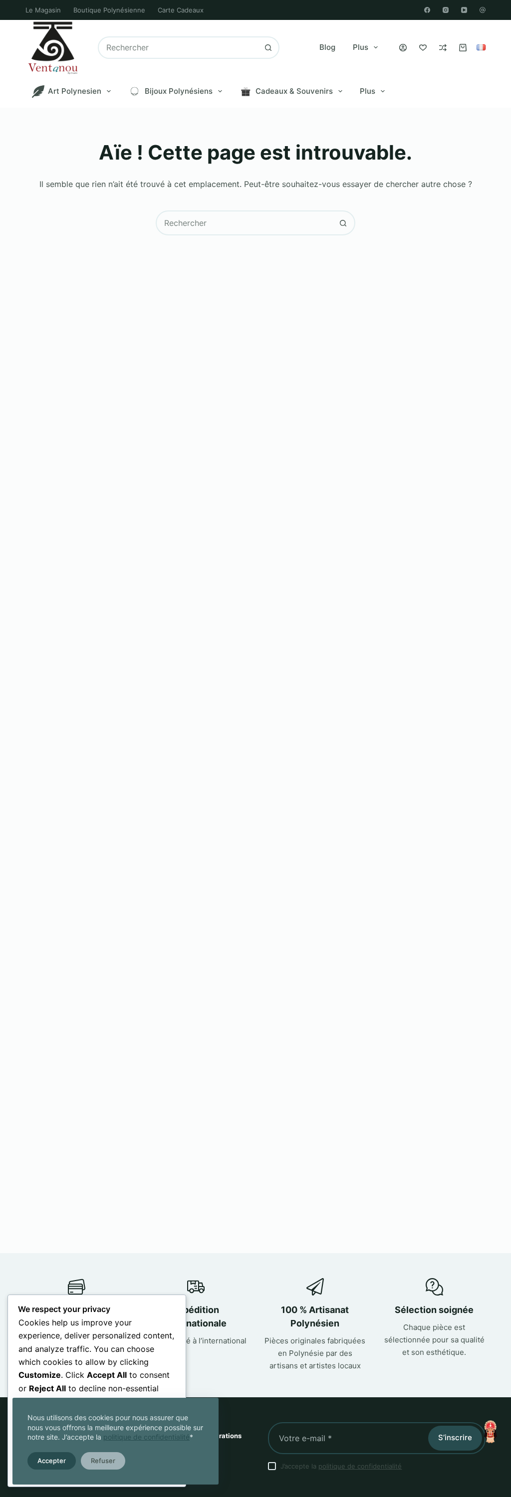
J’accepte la (341, 1466)
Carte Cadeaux (181, 10)
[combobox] (178, 47)
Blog (327, 47)
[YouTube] (464, 10)
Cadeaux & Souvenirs (294, 91)
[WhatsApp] (483, 10)
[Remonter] (490, 1431)
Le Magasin (43, 10)
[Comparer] (443, 47)
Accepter (51, 1461)
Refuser (103, 1461)
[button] (481, 47)
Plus (360, 47)
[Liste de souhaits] (423, 47)
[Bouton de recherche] (268, 47)
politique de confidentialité (146, 1437)
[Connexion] (403, 47)
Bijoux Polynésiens (179, 91)
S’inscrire (455, 1437)
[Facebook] (427, 10)
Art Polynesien (74, 91)
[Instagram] (446, 10)
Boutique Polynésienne (109, 10)
